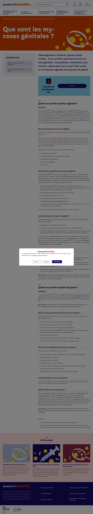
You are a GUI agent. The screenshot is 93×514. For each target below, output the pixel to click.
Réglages (46, 262)
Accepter (57, 262)
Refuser (36, 262)
